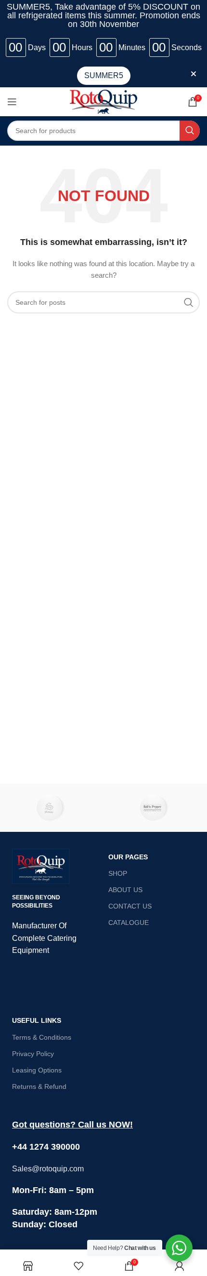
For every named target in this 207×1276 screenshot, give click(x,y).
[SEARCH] (190, 131)
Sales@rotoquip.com (48, 1169)
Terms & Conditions (41, 1037)
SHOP (117, 873)
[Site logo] (103, 101)
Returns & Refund (39, 1086)
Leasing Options (37, 1070)
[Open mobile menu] (12, 101)
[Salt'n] (155, 808)
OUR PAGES (128, 857)
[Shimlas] (52, 808)
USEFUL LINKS (36, 1020)
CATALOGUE (128, 922)
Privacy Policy (33, 1054)
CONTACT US (130, 906)
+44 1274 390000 (46, 1147)
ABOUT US (125, 890)
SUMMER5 (103, 75)
